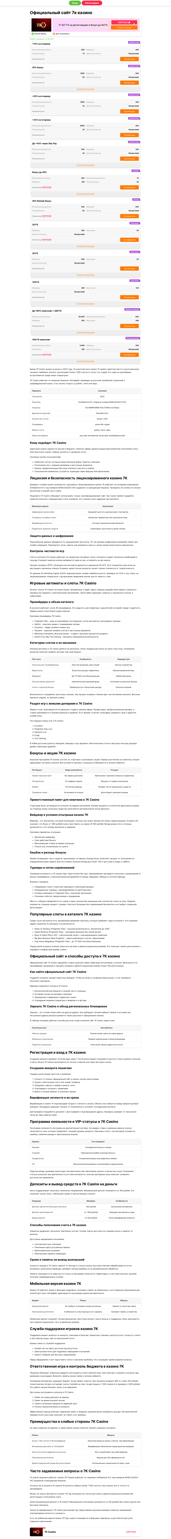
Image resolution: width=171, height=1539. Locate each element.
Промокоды (129, 59)
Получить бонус (124, 27)
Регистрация (92, 3)
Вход (75, 3)
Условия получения (85, 89)
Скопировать (129, 187)
